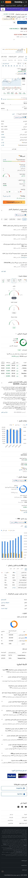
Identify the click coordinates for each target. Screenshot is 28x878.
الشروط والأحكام (24, 860)
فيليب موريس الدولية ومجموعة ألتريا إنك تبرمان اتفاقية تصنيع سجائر (14, 254)
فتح (13, 587)
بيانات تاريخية (10, 60)
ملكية (15, 60)
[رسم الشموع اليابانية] (25, 63)
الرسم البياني (21, 56)
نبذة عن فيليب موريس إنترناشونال (17, 594)
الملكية (25, 613)
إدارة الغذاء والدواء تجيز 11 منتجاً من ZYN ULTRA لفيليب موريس (15, 263)
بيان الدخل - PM (22, 519)
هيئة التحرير (10, 823)
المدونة (25, 814)
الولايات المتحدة (4, 608)
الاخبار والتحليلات (12, 56)
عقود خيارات (5, 60)
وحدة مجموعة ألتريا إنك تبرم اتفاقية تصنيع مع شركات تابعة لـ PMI (15, 245)
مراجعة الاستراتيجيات (19, 51)
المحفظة (25, 820)
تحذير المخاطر (24, 869)
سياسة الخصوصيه (24, 865)
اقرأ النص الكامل (4, 412)
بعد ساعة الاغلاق (22, 36)
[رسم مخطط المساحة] (23, 63)
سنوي (26, 525)
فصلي (22, 525)
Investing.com (24, 257)
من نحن (11, 814)
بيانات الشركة (20, 60)
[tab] (19, 281)
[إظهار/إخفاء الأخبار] (18, 63)
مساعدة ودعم (10, 820)
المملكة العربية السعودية (11, 6)
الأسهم (25, 6)
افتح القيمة (4, 99)
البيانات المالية (4, 56)
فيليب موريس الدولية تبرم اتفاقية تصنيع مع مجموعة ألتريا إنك (14, 236)
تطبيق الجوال (24, 817)
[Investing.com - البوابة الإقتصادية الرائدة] (19, 2)
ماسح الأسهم (19, 6)
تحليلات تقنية (23, 276)
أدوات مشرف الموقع (23, 823)
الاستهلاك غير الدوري (5, 602)
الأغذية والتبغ (3, 599)
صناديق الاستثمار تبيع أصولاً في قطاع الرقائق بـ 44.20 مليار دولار (15, 226)
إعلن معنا (11, 817)
